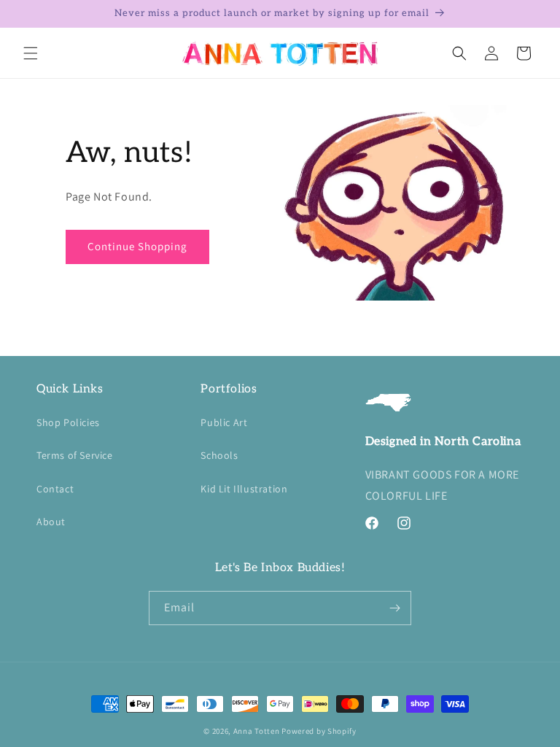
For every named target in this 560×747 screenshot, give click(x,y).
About (51, 521)
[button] (31, 53)
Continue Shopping (137, 246)
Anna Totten (256, 731)
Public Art (224, 422)
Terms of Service (74, 455)
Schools (219, 455)
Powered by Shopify (319, 731)
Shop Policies (68, 422)
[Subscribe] (394, 608)
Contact (55, 488)
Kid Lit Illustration (244, 488)
